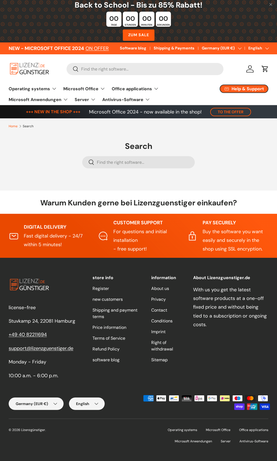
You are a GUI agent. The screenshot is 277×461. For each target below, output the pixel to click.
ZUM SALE (138, 34)
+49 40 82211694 (28, 334)
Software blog (133, 48)
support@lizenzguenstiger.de (41, 348)
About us (160, 288)
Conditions (162, 321)
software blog (106, 360)
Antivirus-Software (253, 441)
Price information (109, 327)
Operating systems (182, 430)
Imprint (158, 332)
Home (13, 126)
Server (226, 441)
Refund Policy (106, 349)
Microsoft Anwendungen (193, 441)
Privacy (158, 299)
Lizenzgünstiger (33, 430)
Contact (159, 310)
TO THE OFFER (230, 111)
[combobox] (145, 69)
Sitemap (159, 360)
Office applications (253, 430)
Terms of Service (109, 338)
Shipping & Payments (174, 48)
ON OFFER (97, 48)
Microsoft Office (218, 430)
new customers (108, 299)
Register (101, 288)
